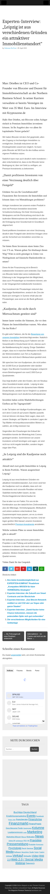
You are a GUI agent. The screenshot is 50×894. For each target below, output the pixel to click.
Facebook (40, 816)
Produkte (32, 844)
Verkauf (17, 855)
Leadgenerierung (15, 832)
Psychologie (14, 848)
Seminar (30, 848)
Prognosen (39, 844)
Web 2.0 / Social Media (27, 859)
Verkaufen (27, 856)
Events (31, 815)
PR (28, 841)
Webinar (20, 863)
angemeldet (16, 655)
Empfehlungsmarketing (16, 816)
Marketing (34, 832)
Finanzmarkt (18, 823)
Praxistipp (36, 840)
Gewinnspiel (27, 828)
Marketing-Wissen (13, 837)
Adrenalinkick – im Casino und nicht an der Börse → (36, 636)
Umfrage (9, 856)
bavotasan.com (36, 890)
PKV (25, 841)
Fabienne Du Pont (10, 48)
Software (17, 852)
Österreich (30, 863)
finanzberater (22, 819)
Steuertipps (25, 852)
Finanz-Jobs (12, 819)
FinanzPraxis (35, 823)
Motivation (31, 837)
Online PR (12, 841)
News (39, 836)
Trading (41, 852)
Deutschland (30, 812)
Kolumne (38, 827)
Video (35, 855)
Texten (36, 852)
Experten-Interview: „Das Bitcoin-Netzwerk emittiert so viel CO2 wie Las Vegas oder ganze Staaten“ (26, 603)
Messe (23, 837)
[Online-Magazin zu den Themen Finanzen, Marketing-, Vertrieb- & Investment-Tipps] (25, 10)
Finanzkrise (35, 819)
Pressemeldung (17, 844)
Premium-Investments (24, 524)
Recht (24, 848)
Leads (25, 832)
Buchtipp (18, 812)
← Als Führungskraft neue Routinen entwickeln (12, 636)
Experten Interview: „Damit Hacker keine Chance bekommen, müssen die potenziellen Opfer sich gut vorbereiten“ (25, 613)
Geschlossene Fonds (14, 828)
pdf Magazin (19, 840)
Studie (31, 852)
